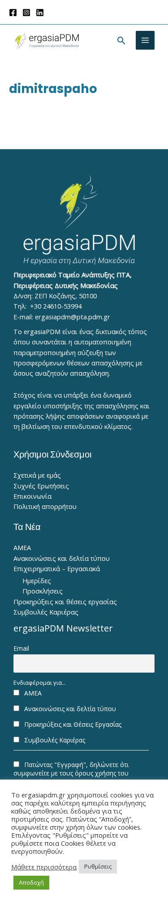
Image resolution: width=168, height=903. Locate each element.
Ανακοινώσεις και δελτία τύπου (61, 558)
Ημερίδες (36, 580)
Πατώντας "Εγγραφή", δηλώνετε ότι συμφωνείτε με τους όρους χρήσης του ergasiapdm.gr (71, 773)
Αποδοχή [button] (31, 882)
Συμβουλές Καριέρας (45, 611)
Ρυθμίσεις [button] (98, 866)
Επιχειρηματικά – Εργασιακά (56, 568)
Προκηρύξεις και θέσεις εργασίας (65, 601)
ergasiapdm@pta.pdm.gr (72, 316)
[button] (121, 40)
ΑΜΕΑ (22, 547)
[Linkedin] (40, 12)
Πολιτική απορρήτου (45, 506)
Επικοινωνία (32, 496)
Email (21, 648)
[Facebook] (13, 12)
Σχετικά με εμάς (37, 475)
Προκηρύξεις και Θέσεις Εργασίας (71, 724)
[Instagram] (26, 12)
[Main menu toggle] (145, 40)
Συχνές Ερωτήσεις (41, 485)
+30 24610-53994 (56, 305)
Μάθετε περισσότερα (44, 867)
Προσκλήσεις (42, 590)
